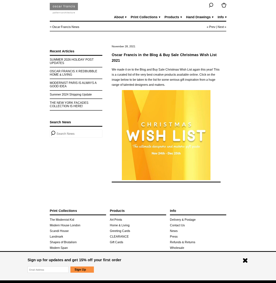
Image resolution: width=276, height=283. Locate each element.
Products (173, 17)
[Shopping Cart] (224, 5)
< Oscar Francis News (64, 27)
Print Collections (145, 17)
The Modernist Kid (62, 219)
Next (221, 27)
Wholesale (177, 247)
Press (174, 236)
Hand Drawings (199, 17)
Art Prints (116, 219)
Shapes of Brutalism (63, 242)
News (174, 231)
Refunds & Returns (182, 242)
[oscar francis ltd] (64, 10)
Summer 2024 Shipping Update (71, 94)
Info (222, 17)
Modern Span (59, 247)
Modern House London (65, 225)
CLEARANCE (119, 236)
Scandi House (59, 231)
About (120, 17)
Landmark (56, 236)
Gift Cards (116, 242)
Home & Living (120, 225)
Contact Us (177, 225)
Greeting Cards (120, 231)
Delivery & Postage (183, 219)
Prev (212, 27)
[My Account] (217, 5)
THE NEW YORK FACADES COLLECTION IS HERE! (69, 104)
